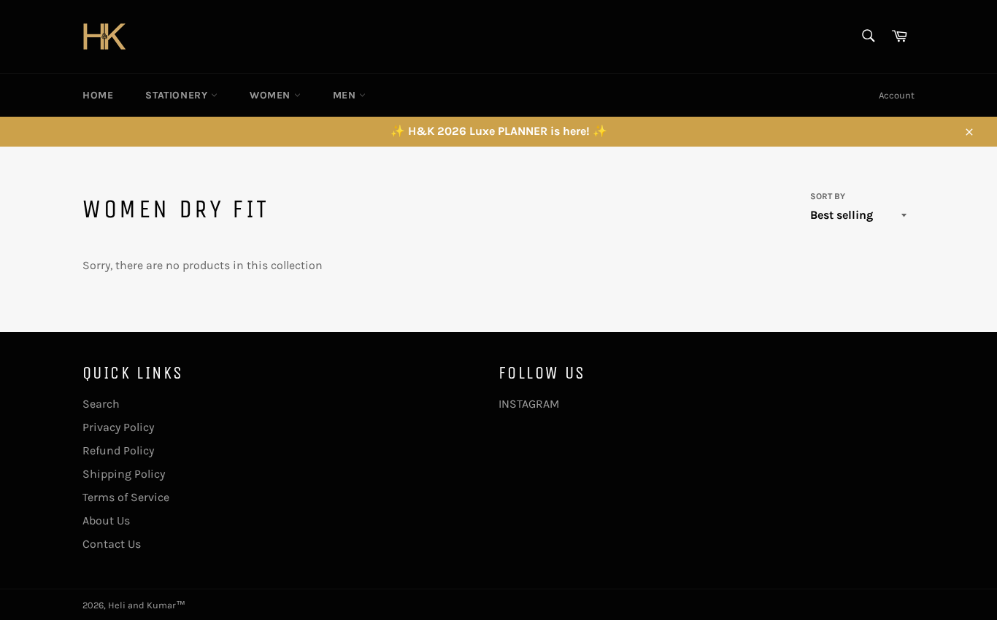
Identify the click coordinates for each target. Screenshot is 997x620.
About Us (106, 520)
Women (272, 95)
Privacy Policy (118, 427)
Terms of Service (125, 497)
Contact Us (111, 544)
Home (97, 95)
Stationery (178, 95)
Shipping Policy (123, 474)
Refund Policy (118, 450)
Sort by (827, 196)
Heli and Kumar (142, 605)
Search (101, 404)
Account (897, 95)
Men (346, 95)
